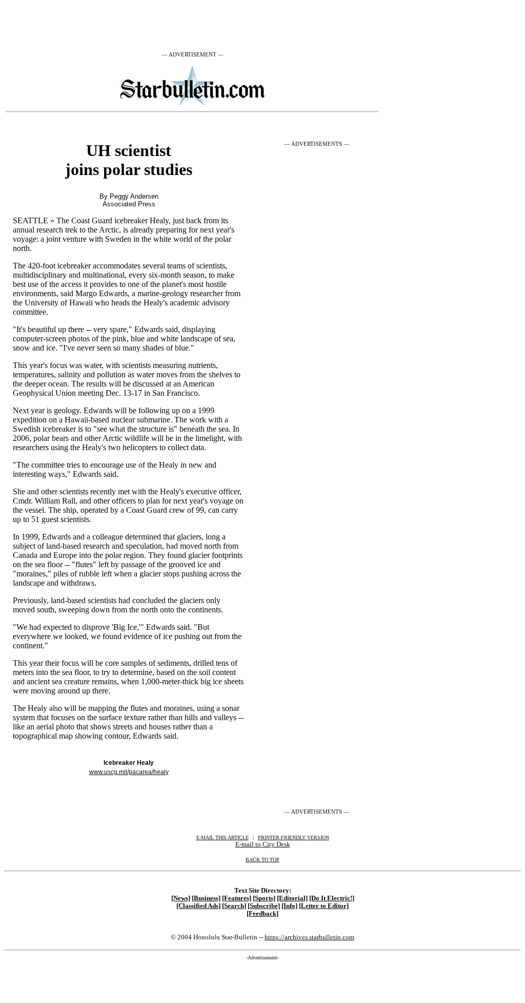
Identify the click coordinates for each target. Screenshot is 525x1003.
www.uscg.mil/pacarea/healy (129, 772)
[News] (180, 898)
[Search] (234, 906)
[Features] (236, 898)
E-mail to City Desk (262, 844)
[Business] (206, 898)
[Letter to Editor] (324, 906)
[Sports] (264, 898)
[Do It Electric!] (331, 898)
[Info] (289, 906)
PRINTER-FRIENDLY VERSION (293, 837)
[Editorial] (292, 898)
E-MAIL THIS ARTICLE (222, 837)
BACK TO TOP (262, 859)
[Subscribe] (264, 906)
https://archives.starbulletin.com (309, 937)
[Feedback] (262, 913)
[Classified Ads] (198, 906)
